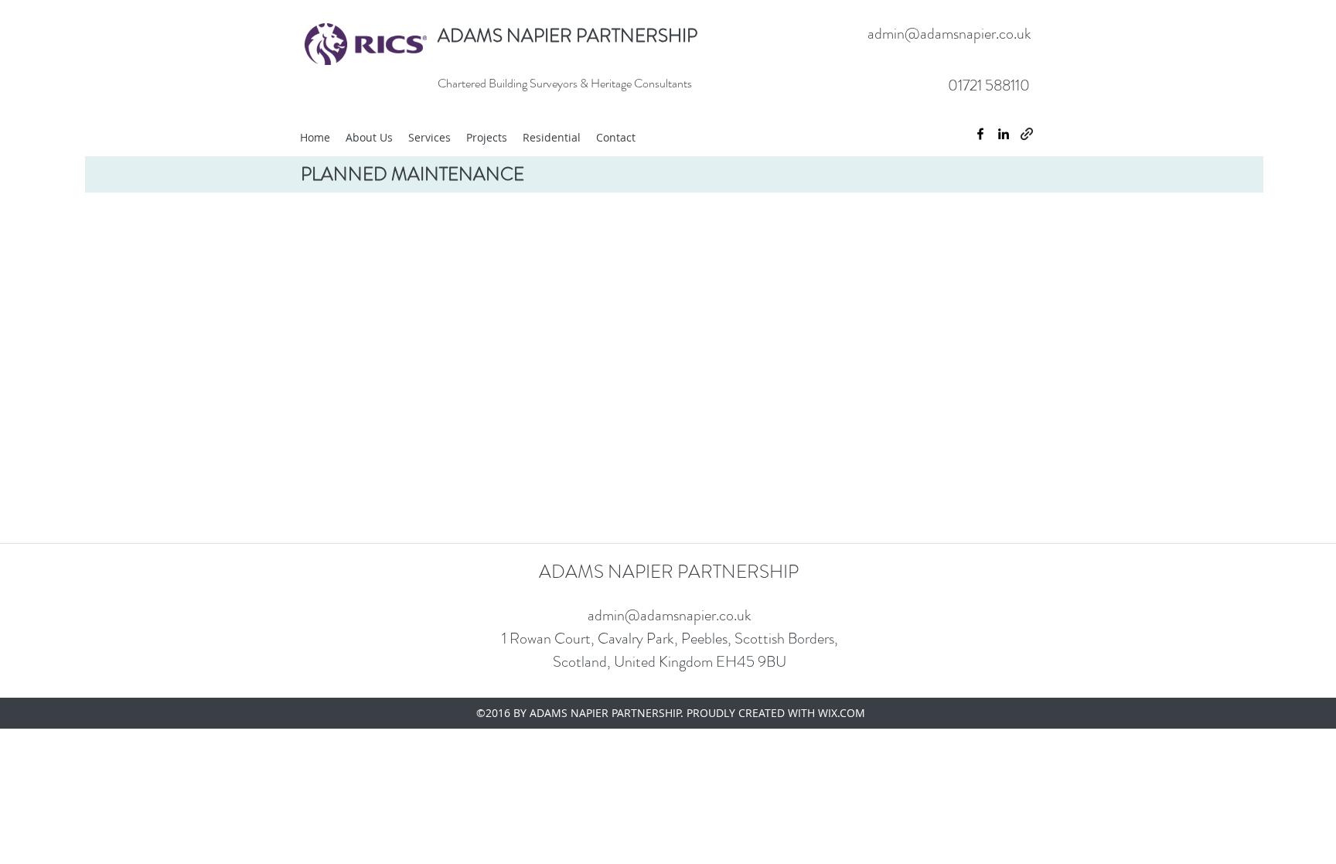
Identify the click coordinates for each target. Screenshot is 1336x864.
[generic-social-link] (1026, 134)
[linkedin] (1003, 134)
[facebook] (980, 134)
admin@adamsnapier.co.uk (949, 33)
